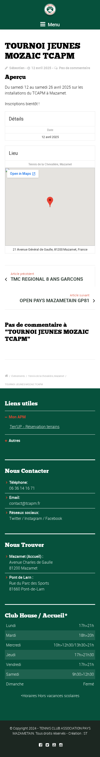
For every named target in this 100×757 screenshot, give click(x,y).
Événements (18, 376)
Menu (53, 24)
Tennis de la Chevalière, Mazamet (50, 164)
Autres (14, 440)
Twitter (15, 518)
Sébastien (17, 67)
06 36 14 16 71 (22, 488)
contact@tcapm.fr (24, 503)
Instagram (33, 518)
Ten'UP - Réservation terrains (34, 426)
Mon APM (17, 417)
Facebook (53, 518)
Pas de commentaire (74, 67)
